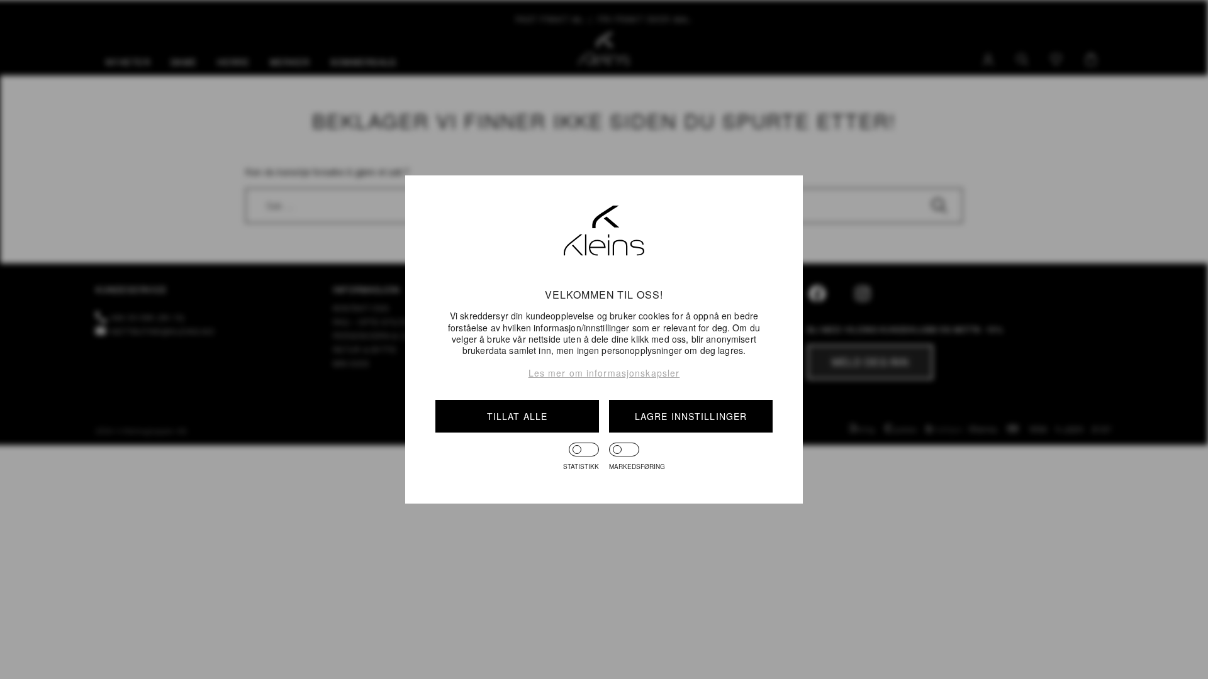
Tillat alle (517, 416)
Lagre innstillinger (691, 416)
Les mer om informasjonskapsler (604, 373)
